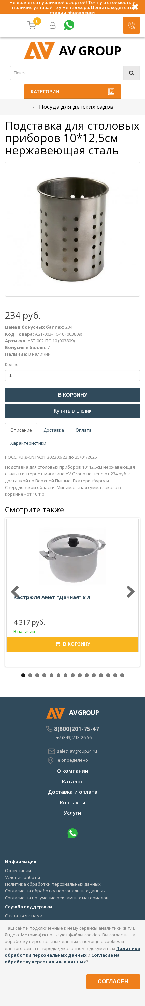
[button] (131, 25)
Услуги (72, 812)
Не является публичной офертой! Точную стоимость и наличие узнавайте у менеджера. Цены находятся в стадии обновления (72, 7)
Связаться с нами (23, 916)
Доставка (54, 430)
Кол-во (12, 364)
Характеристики (28, 443)
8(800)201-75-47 (76, 729)
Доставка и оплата (72, 791)
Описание (21, 430)
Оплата (84, 430)
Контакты (72, 802)
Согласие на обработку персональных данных (55, 891)
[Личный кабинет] (52, 25)
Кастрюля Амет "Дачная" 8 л (51, 597)
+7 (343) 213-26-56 (74, 737)
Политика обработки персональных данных (53, 884)
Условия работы (22, 877)
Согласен (113, 981)
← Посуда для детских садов (72, 106)
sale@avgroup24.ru (77, 751)
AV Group (90, 50)
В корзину (72, 395)
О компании (72, 770)
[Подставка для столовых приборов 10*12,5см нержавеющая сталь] (72, 229)
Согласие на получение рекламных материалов (57, 897)
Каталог (72, 781)
